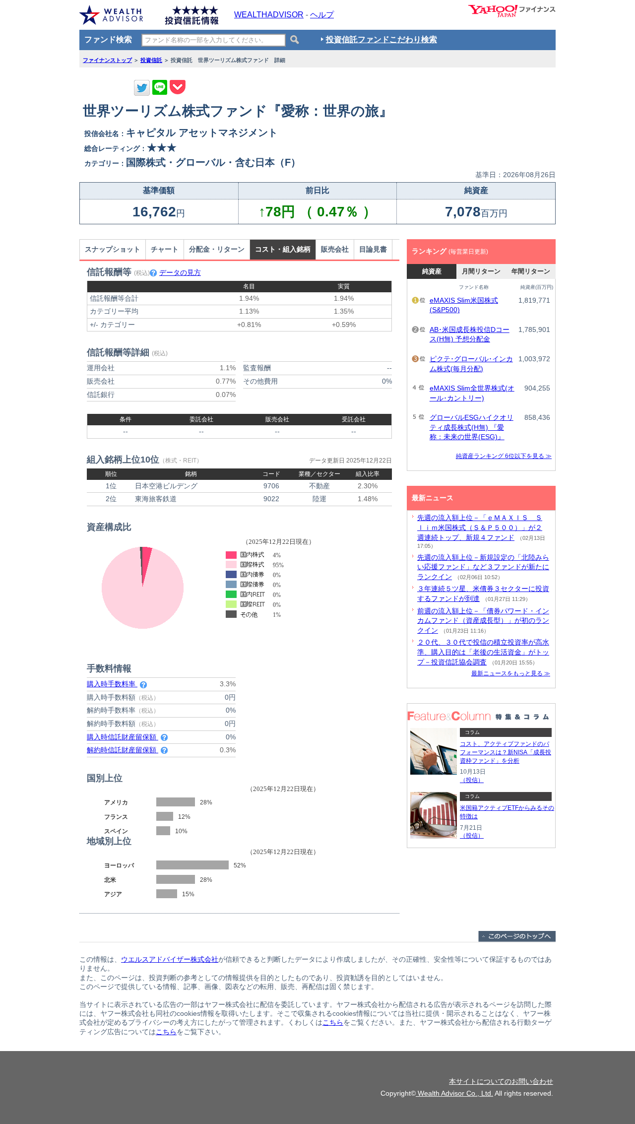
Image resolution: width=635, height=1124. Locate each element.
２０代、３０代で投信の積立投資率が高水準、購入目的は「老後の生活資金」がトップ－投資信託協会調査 (483, 651)
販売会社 (335, 249)
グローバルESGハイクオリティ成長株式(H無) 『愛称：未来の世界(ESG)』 (471, 427)
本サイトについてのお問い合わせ (501, 1081)
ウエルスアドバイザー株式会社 (169, 959)
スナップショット (112, 249)
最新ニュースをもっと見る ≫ (510, 673)
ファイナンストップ (107, 60)
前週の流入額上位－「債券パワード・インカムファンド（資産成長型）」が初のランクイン (483, 620)
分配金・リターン (217, 249)
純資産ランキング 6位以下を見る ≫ (504, 456)
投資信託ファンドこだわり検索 (381, 39)
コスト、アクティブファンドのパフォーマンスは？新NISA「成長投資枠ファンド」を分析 (505, 752)
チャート (165, 249)
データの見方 (180, 272)
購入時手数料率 (112, 684)
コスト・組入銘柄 (283, 249)
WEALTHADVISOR (269, 14)
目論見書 (373, 249)
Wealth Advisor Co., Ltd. (454, 1093)
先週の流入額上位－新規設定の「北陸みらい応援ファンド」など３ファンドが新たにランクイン (483, 567)
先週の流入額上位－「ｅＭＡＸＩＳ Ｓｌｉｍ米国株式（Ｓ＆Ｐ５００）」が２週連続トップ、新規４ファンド (479, 527)
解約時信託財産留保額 (122, 750)
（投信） (472, 780)
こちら (332, 1022)
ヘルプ (322, 14)
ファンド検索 (108, 39)
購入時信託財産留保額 (122, 737)
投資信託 (151, 60)
